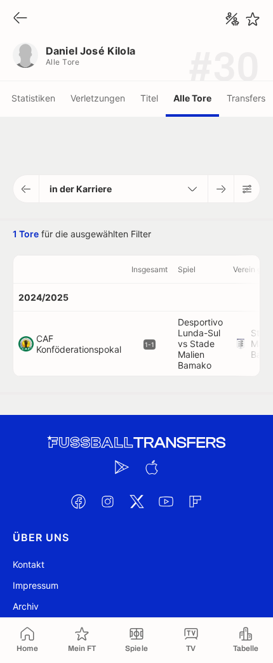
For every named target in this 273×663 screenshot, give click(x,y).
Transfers (246, 98)
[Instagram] (107, 501)
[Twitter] (136, 501)
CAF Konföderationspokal (78, 344)
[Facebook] (78, 501)
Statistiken (33, 98)
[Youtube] (165, 501)
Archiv (26, 606)
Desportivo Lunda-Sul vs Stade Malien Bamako (200, 344)
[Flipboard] (194, 501)
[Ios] (151, 466)
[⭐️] (252, 19)
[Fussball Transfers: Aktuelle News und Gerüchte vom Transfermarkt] (136, 442)
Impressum (35, 585)
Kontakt (28, 564)
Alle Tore (192, 98)
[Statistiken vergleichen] (232, 19)
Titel (149, 98)
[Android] (121, 466)
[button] (26, 188)
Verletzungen (97, 98)
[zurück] (20, 18)
